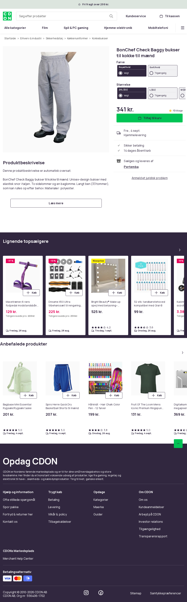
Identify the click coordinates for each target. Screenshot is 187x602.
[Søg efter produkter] (111, 16)
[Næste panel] (179, 250)
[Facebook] (101, 592)
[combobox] (66, 16)
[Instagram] (86, 592)
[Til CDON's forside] (7, 16)
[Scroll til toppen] (178, 443)
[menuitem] (15, 27)
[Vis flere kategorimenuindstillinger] (182, 27)
